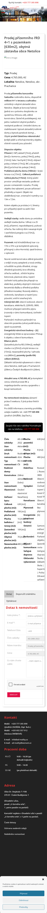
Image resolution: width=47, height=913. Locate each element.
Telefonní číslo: (14, 630)
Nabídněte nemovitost (14, 834)
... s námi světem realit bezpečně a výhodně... (21, 17)
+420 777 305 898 (19, 723)
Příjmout (23, 893)
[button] (43, 879)
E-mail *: (11, 622)
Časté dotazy (10, 822)
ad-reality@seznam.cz (21, 743)
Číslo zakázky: (13, 637)
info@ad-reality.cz (20, 739)
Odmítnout (23, 900)
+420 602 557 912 (19, 730)
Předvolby (23, 907)
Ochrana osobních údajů (15, 828)
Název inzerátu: (14, 645)
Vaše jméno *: (13, 615)
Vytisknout (11, 601)
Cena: (9, 653)
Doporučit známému (25, 594)
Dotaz (9, 594)
